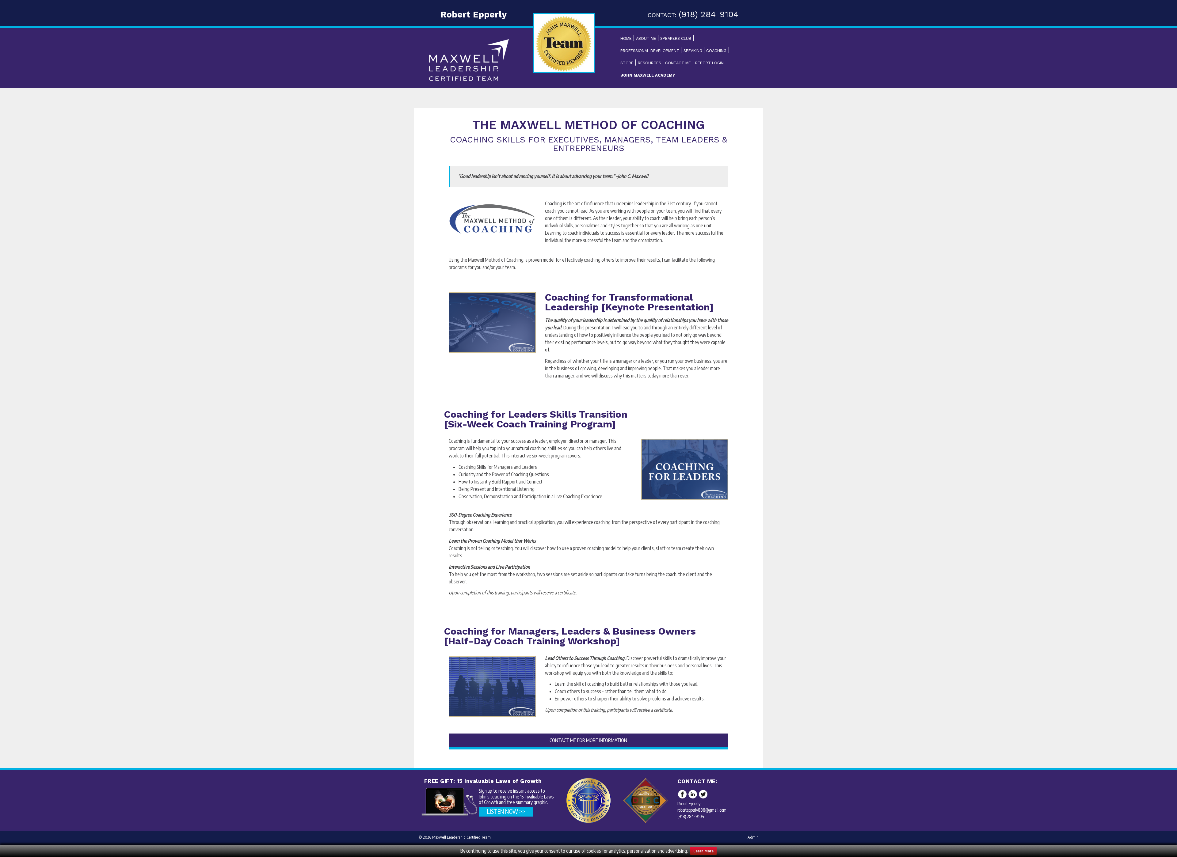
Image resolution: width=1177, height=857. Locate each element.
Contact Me (678, 63)
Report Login (709, 63)
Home (626, 38)
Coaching (716, 50)
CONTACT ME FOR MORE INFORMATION (588, 740)
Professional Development (649, 50)
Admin (753, 837)
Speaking (693, 50)
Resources (649, 63)
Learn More (703, 850)
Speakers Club (675, 38)
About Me (646, 38)
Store (627, 63)
